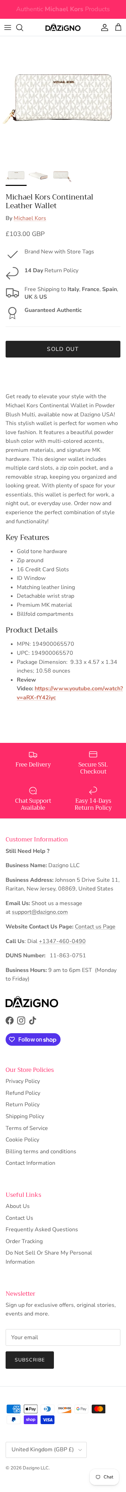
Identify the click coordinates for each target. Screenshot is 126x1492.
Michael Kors (30, 218)
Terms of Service (27, 1128)
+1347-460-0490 (62, 941)
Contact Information (30, 1163)
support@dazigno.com (40, 912)
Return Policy (23, 1104)
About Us (18, 1206)
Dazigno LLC (36, 1468)
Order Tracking (24, 1241)
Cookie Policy (22, 1140)
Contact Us (19, 1218)
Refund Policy (23, 1093)
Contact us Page (95, 926)
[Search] (23, 27)
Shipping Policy (25, 1116)
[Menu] (7, 27)
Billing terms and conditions (41, 1151)
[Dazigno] (63, 27)
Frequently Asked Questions (42, 1229)
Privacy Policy (23, 1081)
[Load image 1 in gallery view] (63, 99)
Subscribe (30, 1360)
